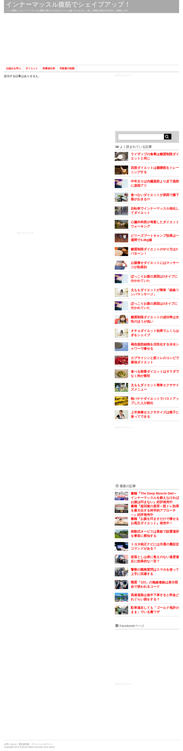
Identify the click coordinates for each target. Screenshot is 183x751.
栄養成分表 (49, 68)
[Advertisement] (91, 39)
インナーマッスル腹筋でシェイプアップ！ (68, 4)
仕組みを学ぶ (13, 68)
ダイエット (32, 68)
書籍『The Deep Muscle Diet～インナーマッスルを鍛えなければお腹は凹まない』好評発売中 (155, 498)
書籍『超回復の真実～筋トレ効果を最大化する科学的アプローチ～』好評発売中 (155, 510)
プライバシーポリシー (42, 744)
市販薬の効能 (67, 68)
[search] (167, 136)
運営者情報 (24, 744)
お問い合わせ (10, 744)
